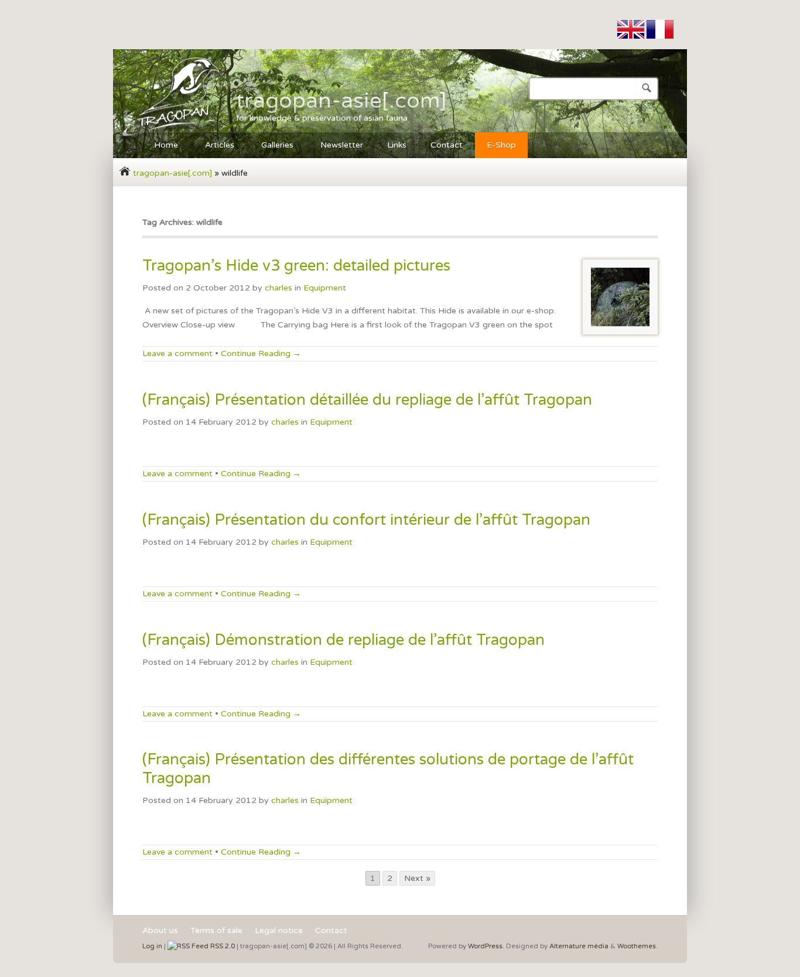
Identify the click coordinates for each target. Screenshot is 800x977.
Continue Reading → (261, 353)
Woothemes (636, 946)
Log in (152, 946)
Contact (446, 145)
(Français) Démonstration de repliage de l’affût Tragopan (343, 640)
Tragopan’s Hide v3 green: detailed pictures (296, 266)
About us (160, 931)
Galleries (271, 146)
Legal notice (279, 931)
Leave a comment (177, 353)
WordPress (485, 946)
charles (278, 288)
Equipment (324, 288)
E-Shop (501, 145)
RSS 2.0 (221, 946)
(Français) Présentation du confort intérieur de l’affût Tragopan (366, 520)
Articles (213, 146)
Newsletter (341, 145)
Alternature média (578, 946)
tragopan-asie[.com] (341, 101)
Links (396, 145)
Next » (417, 878)
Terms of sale (216, 931)
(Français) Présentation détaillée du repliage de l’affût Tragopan (367, 400)
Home (160, 146)
